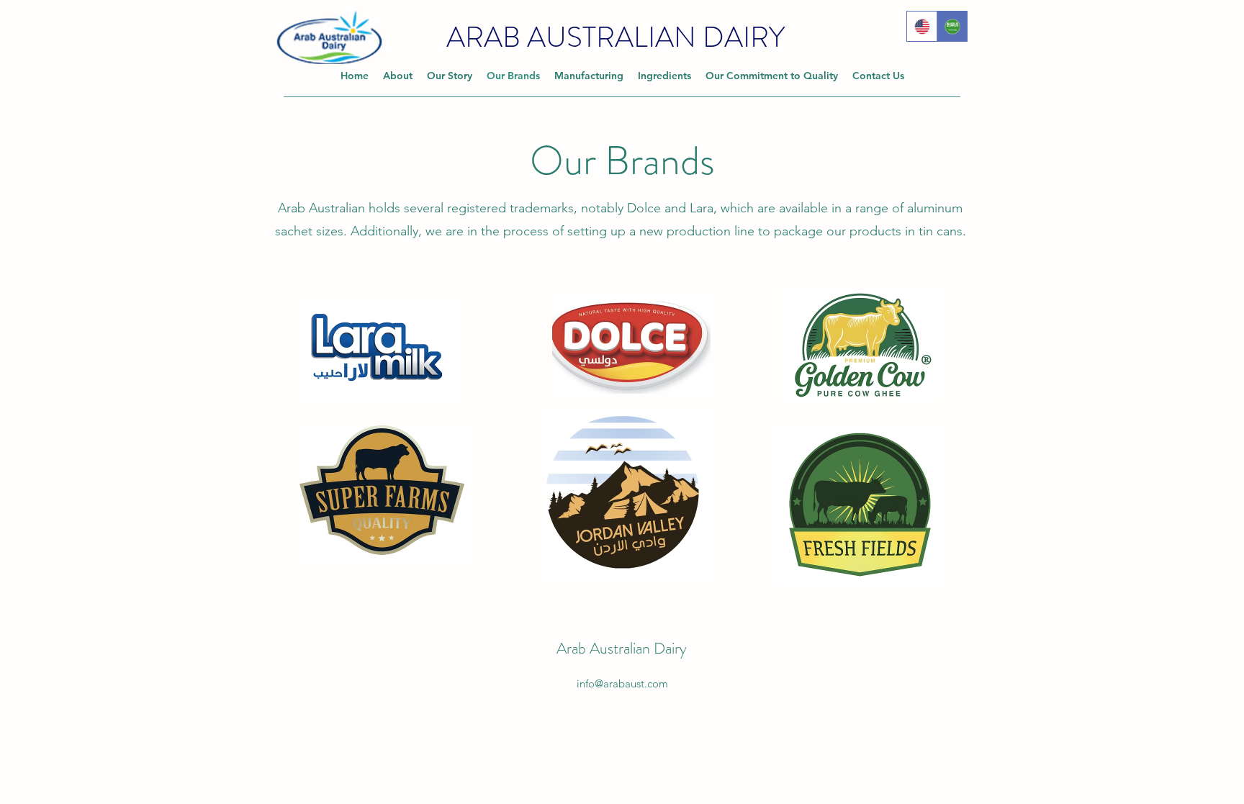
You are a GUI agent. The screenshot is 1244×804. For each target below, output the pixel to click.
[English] (922, 26)
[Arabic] (952, 26)
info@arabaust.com (622, 683)
